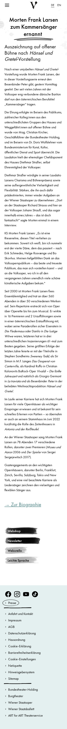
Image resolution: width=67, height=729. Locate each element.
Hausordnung (16, 640)
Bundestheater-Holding (23, 689)
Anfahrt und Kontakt (20, 614)
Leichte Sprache (18, 560)
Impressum (14, 620)
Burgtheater (15, 696)
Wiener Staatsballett (21, 709)
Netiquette (15, 665)
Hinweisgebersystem (21, 672)
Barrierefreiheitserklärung (24, 652)
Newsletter (15, 541)
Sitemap (13, 678)
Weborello (15, 550)
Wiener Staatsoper (20, 702)
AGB (11, 627)
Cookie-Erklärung (19, 646)
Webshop (14, 531)
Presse (12, 603)
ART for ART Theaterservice (25, 715)
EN (59, 5)
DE (52, 5)
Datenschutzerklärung (22, 633)
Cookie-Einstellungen (22, 659)
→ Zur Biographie (22, 504)
